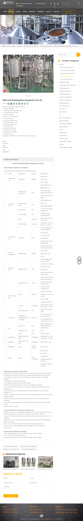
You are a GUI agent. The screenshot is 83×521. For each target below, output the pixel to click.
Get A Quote (68, 12)
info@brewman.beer (27, 3)
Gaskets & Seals (63, 138)
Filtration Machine (64, 121)
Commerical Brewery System (68, 70)
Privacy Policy (59, 519)
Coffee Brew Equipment (65, 97)
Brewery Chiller (63, 112)
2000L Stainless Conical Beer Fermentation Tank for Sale (11, 469)
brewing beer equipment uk (29, 449)
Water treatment (63, 126)
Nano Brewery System (66, 79)
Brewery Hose (63, 132)
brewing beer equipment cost (11, 449)
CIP (60, 115)
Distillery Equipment (64, 88)
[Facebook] (51, 3)
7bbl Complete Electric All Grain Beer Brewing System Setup (45, 469)
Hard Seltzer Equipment (65, 100)
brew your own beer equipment (28, 446)
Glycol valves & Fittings (65, 141)
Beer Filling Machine (64, 106)
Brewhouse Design (64, 82)
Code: (4, 150)
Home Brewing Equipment (67, 73)
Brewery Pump (63, 135)
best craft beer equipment (10, 446)
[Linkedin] (54, 3)
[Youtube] (58, 3)
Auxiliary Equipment (64, 103)
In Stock (61, 129)
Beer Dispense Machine (65, 123)
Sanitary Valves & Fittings (65, 147)
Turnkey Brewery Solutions (66, 67)
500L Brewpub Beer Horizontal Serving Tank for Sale (28, 469)
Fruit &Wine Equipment (65, 91)
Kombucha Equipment (65, 94)
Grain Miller (62, 109)
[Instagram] (54, 6)
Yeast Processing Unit (65, 118)
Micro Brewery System (66, 76)
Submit (11, 496)
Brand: (4, 145)
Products (61, 64)
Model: (4, 141)
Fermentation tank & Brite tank (67, 85)
